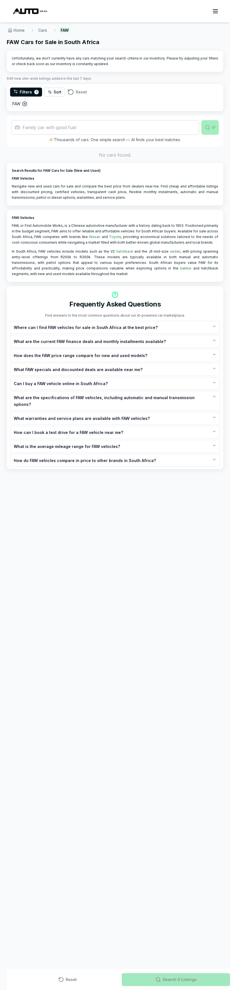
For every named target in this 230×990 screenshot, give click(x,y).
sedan (175, 251)
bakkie (185, 268)
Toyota (115, 237)
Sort (57, 92)
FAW (16, 103)
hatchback (124, 251)
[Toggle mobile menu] (215, 11)
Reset (81, 92)
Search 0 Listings (180, 979)
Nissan (94, 237)
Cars (42, 30)
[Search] (210, 127)
